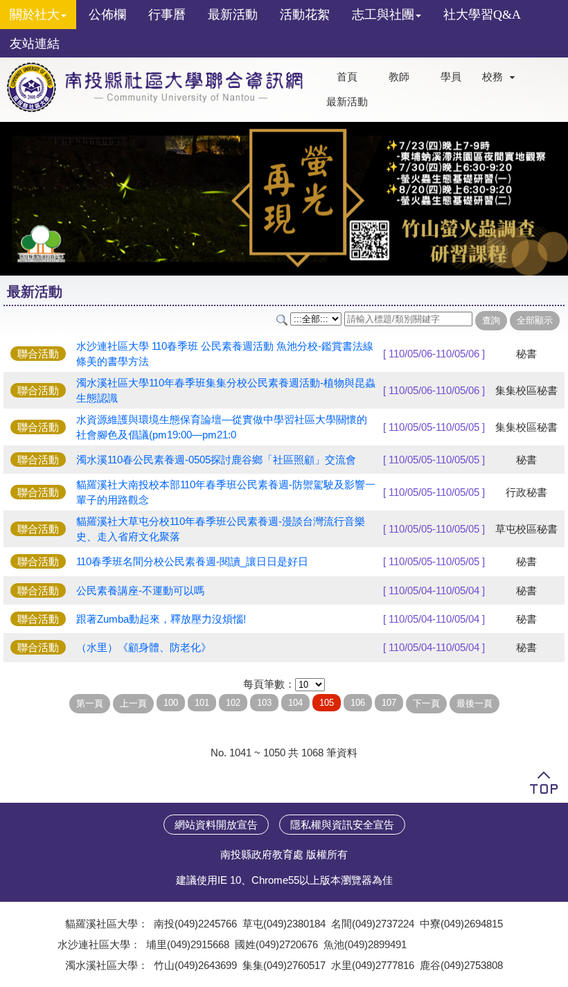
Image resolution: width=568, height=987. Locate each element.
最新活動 (347, 101)
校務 (492, 76)
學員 (451, 76)
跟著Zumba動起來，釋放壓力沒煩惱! (161, 619)
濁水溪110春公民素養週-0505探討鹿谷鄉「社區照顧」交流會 (216, 459)
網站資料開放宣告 (216, 824)
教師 (399, 76)
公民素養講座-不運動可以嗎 (140, 590)
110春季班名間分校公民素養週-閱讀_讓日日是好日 (192, 561)
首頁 (347, 76)
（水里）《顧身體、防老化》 (149, 647)
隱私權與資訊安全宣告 (342, 824)
